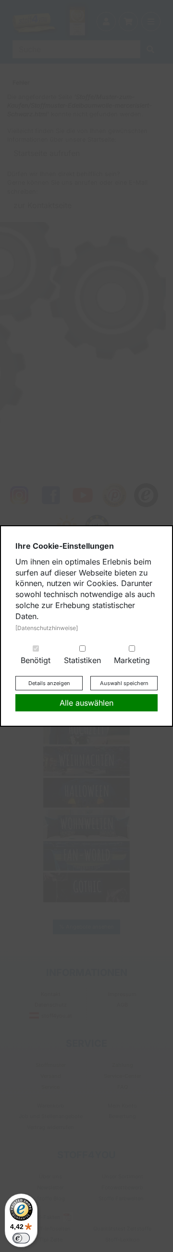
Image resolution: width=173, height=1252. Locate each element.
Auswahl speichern (124, 683)
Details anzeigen (49, 683)
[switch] (21, 1238)
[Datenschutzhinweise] (46, 628)
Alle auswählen (86, 703)
